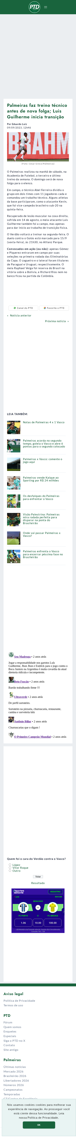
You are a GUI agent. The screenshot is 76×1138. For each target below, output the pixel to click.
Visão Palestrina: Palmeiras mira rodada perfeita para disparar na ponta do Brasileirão (41, 519)
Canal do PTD (25, 308)
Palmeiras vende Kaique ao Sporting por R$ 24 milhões (41, 479)
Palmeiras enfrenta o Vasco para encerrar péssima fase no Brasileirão (43, 554)
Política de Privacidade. (43, 1117)
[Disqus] (38, 695)
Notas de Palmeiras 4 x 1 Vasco (44, 422)
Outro (16, 870)
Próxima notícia (55, 321)
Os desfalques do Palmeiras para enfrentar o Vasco (41, 497)
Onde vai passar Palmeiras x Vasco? (42, 534)
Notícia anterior (20, 315)
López (16, 864)
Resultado (38, 883)
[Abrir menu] (45, 7)
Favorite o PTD (56, 308)
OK (38, 1125)
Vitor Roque (20, 867)
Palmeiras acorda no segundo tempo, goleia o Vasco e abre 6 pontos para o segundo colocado (44, 443)
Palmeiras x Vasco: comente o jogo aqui (42, 460)
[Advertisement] (38, 55)
